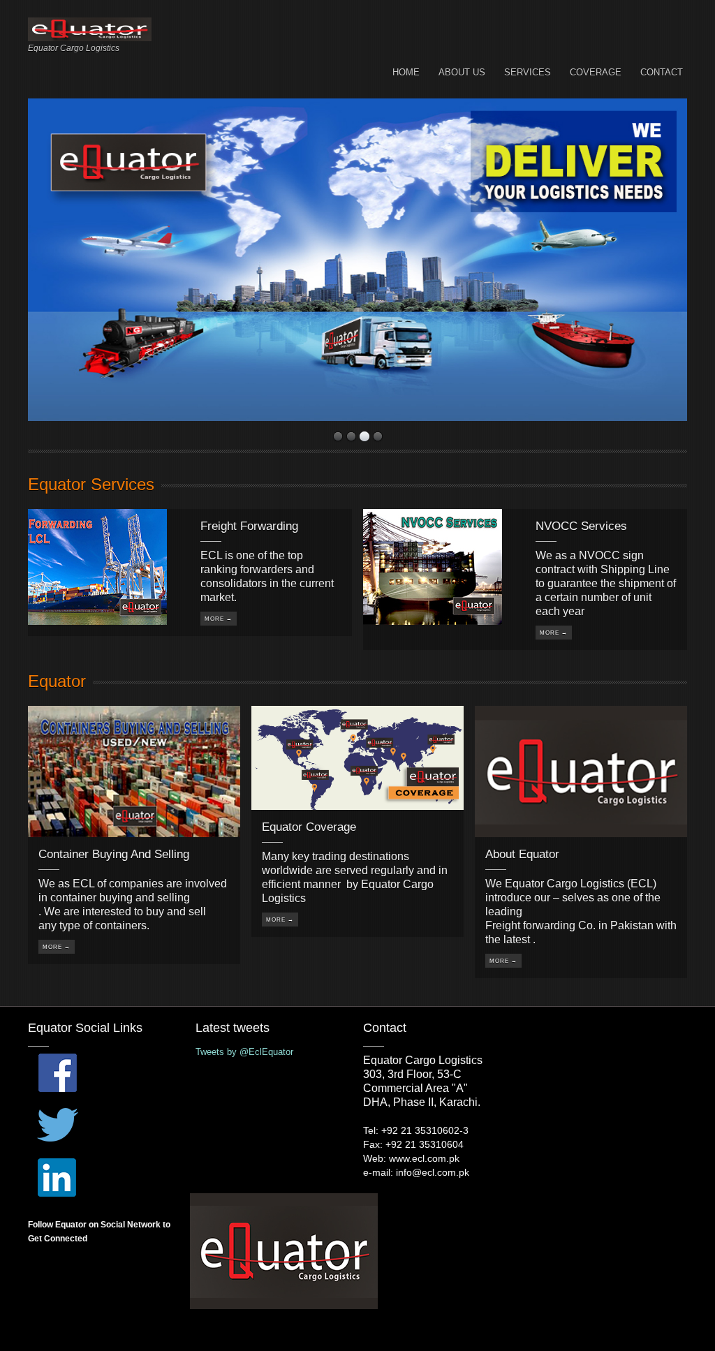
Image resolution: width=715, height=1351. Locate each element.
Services (527, 72)
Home (406, 72)
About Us (461, 72)
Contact (661, 72)
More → (219, 619)
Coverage (595, 72)
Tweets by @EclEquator (244, 1052)
